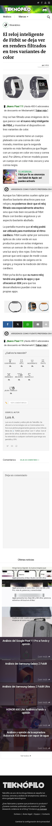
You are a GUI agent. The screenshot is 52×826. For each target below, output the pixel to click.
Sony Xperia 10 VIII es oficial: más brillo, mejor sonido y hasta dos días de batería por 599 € (30, 609)
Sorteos (17, 814)
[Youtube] (45, 2)
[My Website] (17, 446)
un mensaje (42, 809)
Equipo (37, 814)
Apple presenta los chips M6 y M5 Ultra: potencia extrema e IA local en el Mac (31, 599)
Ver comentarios (18, 403)
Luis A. (46, 65)
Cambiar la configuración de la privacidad (32, 822)
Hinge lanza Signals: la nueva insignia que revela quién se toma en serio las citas (29, 569)
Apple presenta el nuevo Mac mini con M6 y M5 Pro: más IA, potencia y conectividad (31, 589)
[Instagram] (49, 2)
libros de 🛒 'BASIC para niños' (17, 431)
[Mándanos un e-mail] (12, 446)
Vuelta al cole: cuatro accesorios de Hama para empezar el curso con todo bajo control (31, 619)
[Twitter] (38, 2)
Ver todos (25, 756)
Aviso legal (27, 814)
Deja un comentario (29, 460)
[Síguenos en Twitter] (8, 446)
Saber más (41, 110)
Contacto (46, 814)
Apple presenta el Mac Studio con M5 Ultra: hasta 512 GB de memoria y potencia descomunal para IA (29, 580)
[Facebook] (42, 2)
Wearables (14, 25)
